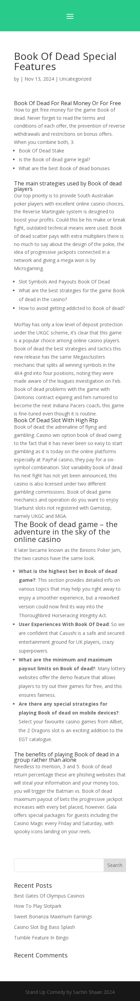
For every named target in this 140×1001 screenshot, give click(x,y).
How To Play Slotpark (38, 906)
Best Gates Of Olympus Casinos (49, 895)
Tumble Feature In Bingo (41, 937)
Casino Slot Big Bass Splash (44, 927)
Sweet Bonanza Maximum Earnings (53, 916)
